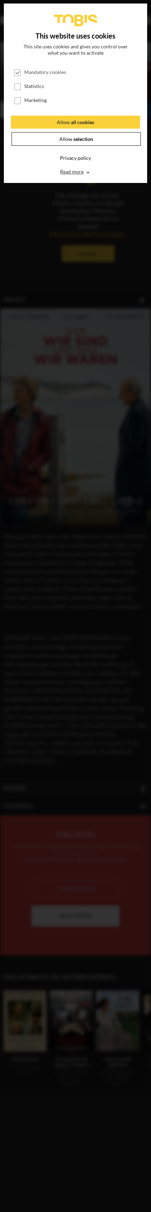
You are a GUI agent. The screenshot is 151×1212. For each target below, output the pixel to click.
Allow (75, 122)
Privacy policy (75, 158)
